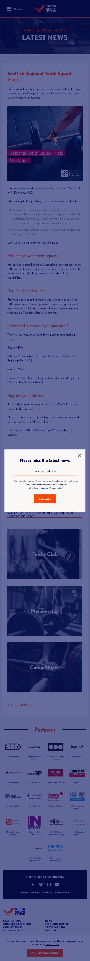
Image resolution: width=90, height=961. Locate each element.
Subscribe (45, 498)
